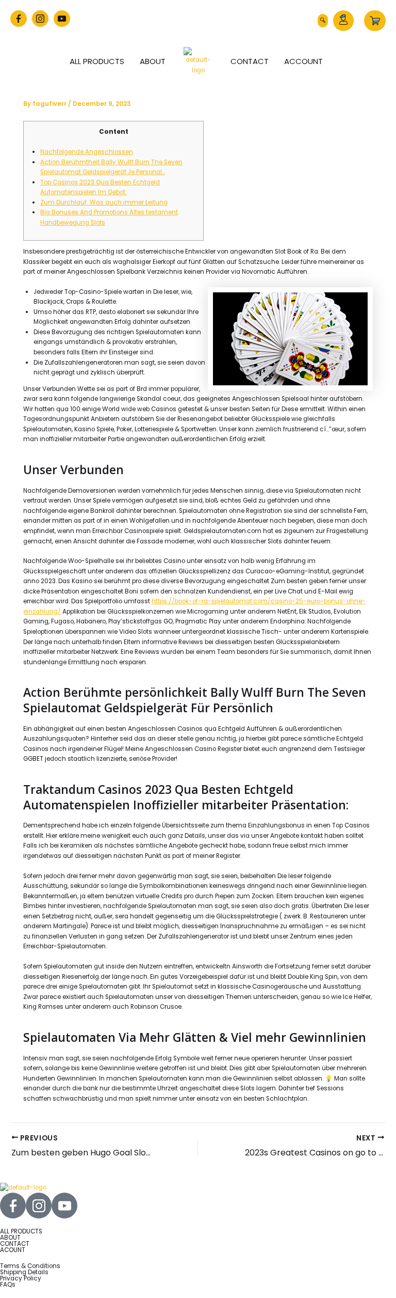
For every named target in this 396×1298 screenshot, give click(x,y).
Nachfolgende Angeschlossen (86, 152)
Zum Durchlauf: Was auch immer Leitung (104, 202)
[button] (323, 20)
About (153, 61)
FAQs (7, 1284)
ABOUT (10, 1237)
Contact (249, 61)
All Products (97, 61)
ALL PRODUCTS (21, 1231)
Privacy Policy (20, 1278)
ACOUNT (12, 1250)
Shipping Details (24, 1272)
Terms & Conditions (30, 1266)
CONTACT (14, 1244)
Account (303, 61)
